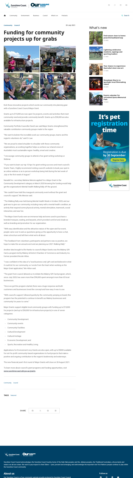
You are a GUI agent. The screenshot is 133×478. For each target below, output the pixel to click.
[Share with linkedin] (55, 410)
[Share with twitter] (40, 410)
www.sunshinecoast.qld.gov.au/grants (19, 371)
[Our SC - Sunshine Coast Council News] (27, 5)
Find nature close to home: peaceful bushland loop (108, 34)
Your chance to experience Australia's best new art (108, 64)
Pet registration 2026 (98, 112)
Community (8, 25)
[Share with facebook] (32, 410)
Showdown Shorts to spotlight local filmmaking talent (108, 79)
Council (17, 25)
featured (13, 395)
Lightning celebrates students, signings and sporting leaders (107, 49)
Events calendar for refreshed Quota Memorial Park (108, 94)
